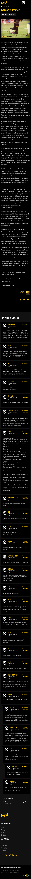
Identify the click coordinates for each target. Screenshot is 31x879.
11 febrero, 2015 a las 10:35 (12, 664)
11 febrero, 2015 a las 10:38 (12, 651)
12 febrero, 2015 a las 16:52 (12, 347)
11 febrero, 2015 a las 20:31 (12, 434)
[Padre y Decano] (4, 2)
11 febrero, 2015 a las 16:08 (12, 558)
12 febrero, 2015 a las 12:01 (12, 365)
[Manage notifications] (27, 875)
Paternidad (4, 848)
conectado (18, 802)
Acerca (3, 830)
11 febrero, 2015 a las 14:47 (15, 768)
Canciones (3, 843)
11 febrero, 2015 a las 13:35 (12, 602)
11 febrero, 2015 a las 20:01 (12, 499)
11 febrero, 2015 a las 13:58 (14, 783)
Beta (9, 587)
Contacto (3, 835)
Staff (2, 827)
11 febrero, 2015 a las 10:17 (13, 696)
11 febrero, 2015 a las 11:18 (13, 619)
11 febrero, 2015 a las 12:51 (14, 729)
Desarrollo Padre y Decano (8, 868)
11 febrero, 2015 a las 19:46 (12, 514)
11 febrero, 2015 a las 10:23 (12, 677)
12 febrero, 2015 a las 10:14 (12, 383)
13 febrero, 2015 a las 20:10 (12, 326)
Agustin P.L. (12, 15)
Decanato (3, 850)
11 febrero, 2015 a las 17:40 (12, 543)
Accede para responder (25, 325)
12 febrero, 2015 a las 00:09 (12, 413)
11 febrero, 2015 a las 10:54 (14, 710)
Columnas (4, 15)
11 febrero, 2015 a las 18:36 (12, 529)
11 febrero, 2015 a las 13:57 (12, 571)
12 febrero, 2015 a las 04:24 (12, 398)
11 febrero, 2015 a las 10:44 (12, 635)
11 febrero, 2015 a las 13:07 (14, 750)
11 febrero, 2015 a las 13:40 (12, 589)
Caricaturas (4, 845)
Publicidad (3, 832)
